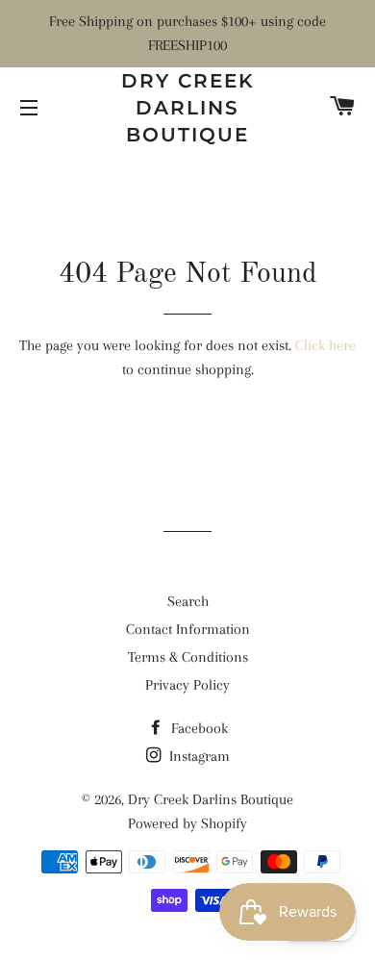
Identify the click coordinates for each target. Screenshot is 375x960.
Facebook (197, 728)
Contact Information (188, 629)
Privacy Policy (187, 685)
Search (188, 601)
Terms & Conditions (188, 657)
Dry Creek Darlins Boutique (188, 107)
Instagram (197, 756)
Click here (325, 345)
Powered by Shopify (187, 823)
